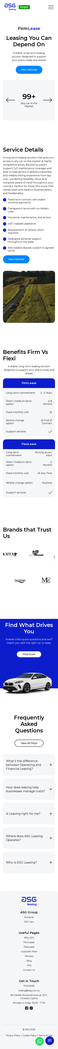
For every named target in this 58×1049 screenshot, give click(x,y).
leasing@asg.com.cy (29, 990)
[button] (10, 100)
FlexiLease (29, 947)
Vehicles (29, 956)
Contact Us (29, 970)
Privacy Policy (13, 1035)
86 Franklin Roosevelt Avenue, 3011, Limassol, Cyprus (29, 997)
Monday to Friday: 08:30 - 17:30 (29, 1003)
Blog (29, 960)
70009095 (29, 986)
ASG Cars (29, 921)
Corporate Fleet (29, 951)
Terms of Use (45, 1035)
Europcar (29, 917)
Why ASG (29, 937)
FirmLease (29, 942)
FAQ (29, 965)
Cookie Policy (29, 1035)
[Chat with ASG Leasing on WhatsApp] (39, 1041)
